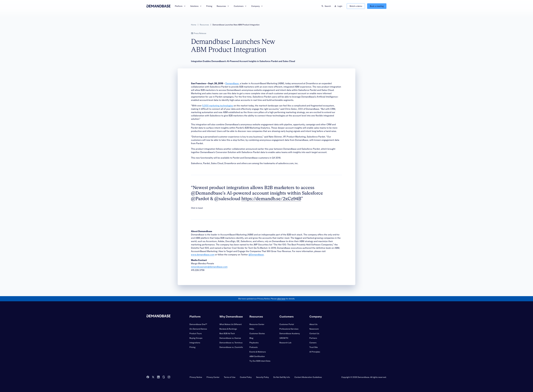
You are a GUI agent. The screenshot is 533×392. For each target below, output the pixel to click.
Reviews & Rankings (228, 329)
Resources (221, 6)
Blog (251, 338)
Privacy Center (213, 377)
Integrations (194, 342)
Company (255, 6)
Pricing (209, 6)
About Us (313, 324)
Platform (179, 6)
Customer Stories (257, 333)
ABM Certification (257, 356)
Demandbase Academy (289, 333)
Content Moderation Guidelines (308, 377)
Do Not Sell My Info (281, 377)
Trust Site (313, 347)
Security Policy (262, 377)
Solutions (194, 6)
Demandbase (232, 83)
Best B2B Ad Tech (227, 333)
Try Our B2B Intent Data (259, 361)
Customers (238, 6)
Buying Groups (195, 338)
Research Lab (285, 342)
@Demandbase (256, 254)
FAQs (251, 329)
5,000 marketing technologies (217, 105)
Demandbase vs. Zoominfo (231, 347)
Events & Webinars (257, 352)
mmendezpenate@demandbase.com (209, 266)
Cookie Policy (246, 377)
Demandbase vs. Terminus (230, 342)
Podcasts (253, 347)
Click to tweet (197, 208)
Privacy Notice (196, 377)
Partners (313, 338)
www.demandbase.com (202, 254)
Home (193, 24)
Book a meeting (377, 6)
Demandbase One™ (198, 324)
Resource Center (256, 324)
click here (281, 298)
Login (340, 6)
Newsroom (314, 329)
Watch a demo (356, 6)
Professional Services (288, 329)
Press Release (200, 33)
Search (328, 6)
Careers (312, 342)
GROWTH (283, 338)
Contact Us (314, 333)
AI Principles (314, 352)
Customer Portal (286, 324)
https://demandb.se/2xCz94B (271, 199)
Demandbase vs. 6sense (230, 338)
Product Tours (195, 333)
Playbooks (254, 342)
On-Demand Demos (198, 329)
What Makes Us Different (230, 324)
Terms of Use (229, 377)
